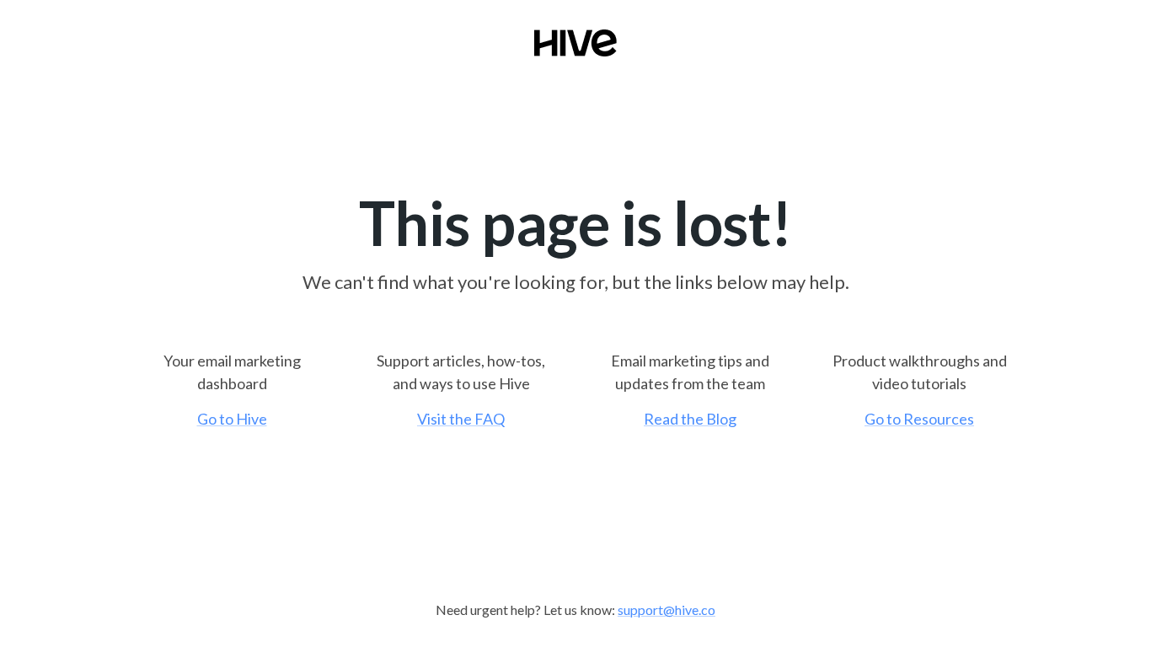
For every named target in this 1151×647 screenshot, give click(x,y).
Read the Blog (690, 418)
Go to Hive (232, 418)
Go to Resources (919, 418)
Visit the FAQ (461, 418)
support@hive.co (666, 610)
